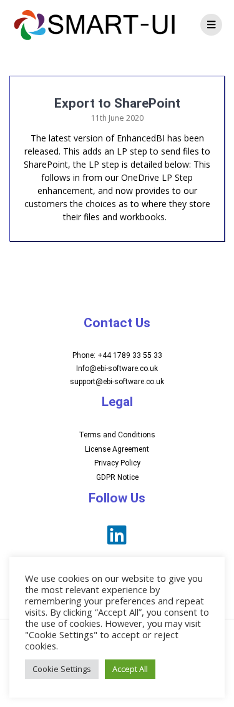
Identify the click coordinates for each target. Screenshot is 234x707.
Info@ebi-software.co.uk (117, 368)
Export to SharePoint (117, 103)
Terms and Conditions (117, 434)
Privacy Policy (117, 463)
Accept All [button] (130, 668)
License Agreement (117, 449)
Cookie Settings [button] (61, 668)
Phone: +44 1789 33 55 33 (117, 355)
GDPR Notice (117, 477)
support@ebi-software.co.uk (117, 381)
